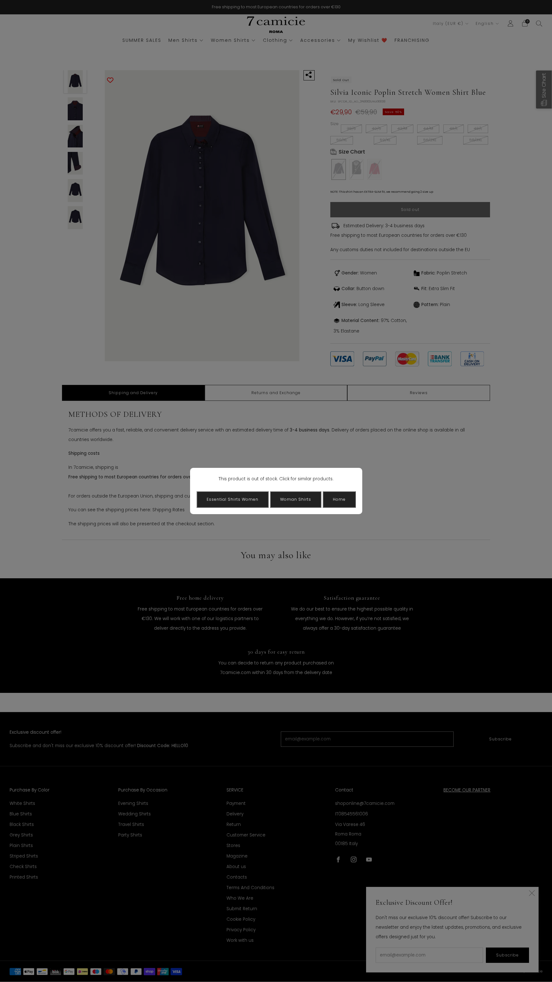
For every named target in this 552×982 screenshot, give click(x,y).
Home (339, 499)
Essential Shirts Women (232, 499)
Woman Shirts (295, 499)
